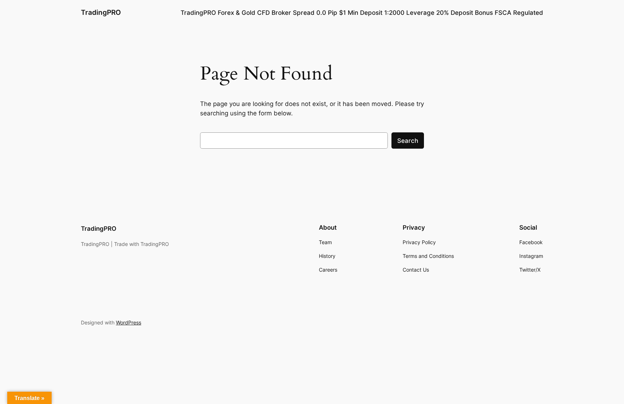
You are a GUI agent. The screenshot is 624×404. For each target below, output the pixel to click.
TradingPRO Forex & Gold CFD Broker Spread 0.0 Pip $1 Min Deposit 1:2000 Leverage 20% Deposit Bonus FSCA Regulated (362, 12)
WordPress (128, 322)
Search (407, 140)
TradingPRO (101, 12)
